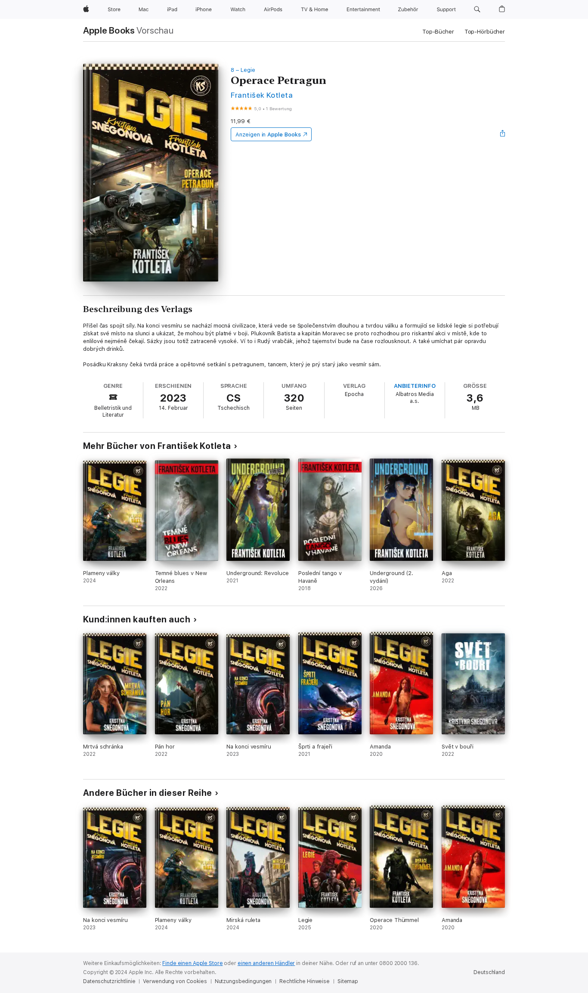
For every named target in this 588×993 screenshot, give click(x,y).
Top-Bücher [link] (438, 31)
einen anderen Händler (266, 963)
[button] (477, 9)
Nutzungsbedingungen (243, 981)
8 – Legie (243, 70)
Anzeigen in (268, 134)
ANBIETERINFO (415, 386)
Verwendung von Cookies (175, 981)
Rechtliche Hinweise (304, 981)
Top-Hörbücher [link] (484, 31)
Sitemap (347, 981)
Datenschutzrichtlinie (109, 981)
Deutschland (489, 972)
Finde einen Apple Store (192, 963)
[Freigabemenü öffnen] (503, 134)
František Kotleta (262, 94)
